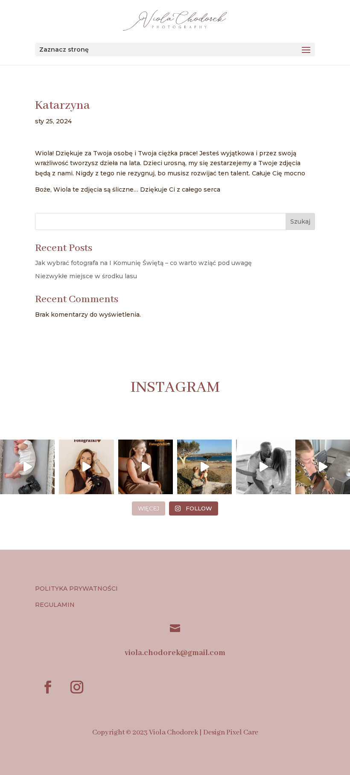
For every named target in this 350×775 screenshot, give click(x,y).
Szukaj (300, 221)
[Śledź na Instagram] (77, 687)
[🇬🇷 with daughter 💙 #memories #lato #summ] (204, 467)
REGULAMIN (55, 605)
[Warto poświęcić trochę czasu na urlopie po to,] (322, 467)
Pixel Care (242, 732)
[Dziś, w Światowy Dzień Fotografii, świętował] (145, 467)
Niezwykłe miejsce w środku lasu (86, 276)
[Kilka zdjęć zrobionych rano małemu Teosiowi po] (27, 467)
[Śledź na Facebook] (48, 687)
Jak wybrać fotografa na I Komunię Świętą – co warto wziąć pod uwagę (143, 263)
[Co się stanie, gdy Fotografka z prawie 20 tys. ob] (86, 467)
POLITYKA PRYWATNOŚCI (76, 588)
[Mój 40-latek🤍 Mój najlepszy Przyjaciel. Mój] (263, 467)
